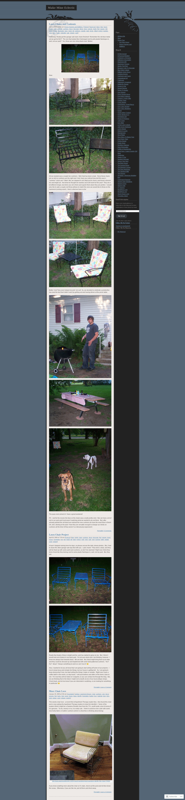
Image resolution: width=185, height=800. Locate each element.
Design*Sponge (122, 88)
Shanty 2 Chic (122, 157)
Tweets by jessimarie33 (123, 226)
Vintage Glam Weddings (125, 181)
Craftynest (121, 80)
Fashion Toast (122, 100)
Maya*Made (121, 135)
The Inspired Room (123, 165)
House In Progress (123, 118)
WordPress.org (122, 191)
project (100, 31)
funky (59, 696)
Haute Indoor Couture (124, 112)
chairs (51, 29)
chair (80, 537)
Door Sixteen (121, 92)
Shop (119, 38)
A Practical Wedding (124, 56)
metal (70, 31)
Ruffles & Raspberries (124, 149)
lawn (66, 31)
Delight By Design (123, 84)
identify (79, 696)
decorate (76, 29)
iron (62, 539)
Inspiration (61, 31)
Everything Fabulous (124, 96)
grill (106, 29)
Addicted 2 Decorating (124, 60)
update (107, 539)
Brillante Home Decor (124, 72)
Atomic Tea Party (123, 66)
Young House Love (123, 194)
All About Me (121, 36)
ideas (75, 696)
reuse (58, 33)
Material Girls (122, 133)
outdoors (77, 31)
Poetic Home (121, 143)
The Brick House (123, 163)
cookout (59, 29)
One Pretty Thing (123, 139)
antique (77, 694)
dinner (81, 29)
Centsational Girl (123, 78)
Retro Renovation (123, 147)
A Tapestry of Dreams (124, 58)
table (102, 539)
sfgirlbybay (121, 155)
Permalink (100, 530)
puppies (105, 31)
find (98, 29)
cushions (65, 29)
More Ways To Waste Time (126, 137)
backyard (93, 27)
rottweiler (63, 33)
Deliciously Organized (124, 82)
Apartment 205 (122, 62)
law (65, 539)
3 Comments (107, 530)
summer (97, 539)
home (50, 31)
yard (76, 33)
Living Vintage (122, 129)
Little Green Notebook (124, 127)
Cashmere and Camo (124, 76)
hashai (120, 110)
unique (54, 698)
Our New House (124, 42)
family (95, 29)
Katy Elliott (121, 123)
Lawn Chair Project (59, 534)
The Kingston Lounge (124, 167)
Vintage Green (122, 183)
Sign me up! (121, 216)
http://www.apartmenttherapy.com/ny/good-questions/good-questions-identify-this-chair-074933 (81, 781)
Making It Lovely (122, 131)
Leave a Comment (105, 687)
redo (50, 33)
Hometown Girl (122, 116)
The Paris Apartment (124, 169)
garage (102, 29)
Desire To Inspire (123, 90)
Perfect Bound (122, 141)
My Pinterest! (122, 231)
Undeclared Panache (124, 179)
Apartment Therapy (123, 64)
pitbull (96, 31)
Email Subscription (122, 199)
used (50, 541)
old (73, 31)
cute (103, 694)
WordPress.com (122, 189)
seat (93, 539)
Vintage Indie (121, 185)
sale (68, 33)
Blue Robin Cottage (123, 70)
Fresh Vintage (122, 102)
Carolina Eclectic (123, 74)
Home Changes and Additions (74, 27)
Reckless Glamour (123, 145)
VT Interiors (121, 187)
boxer (105, 27)
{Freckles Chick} (123, 196)
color (55, 29)
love (95, 696)
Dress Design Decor (124, 94)
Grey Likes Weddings (124, 108)
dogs (85, 29)
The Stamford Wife (123, 171)
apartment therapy (85, 694)
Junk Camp (121, 120)
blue (101, 27)
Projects (85, 27)
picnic (91, 31)
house (55, 31)
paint (87, 31)
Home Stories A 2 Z (123, 114)
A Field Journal (122, 54)
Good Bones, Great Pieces (126, 104)
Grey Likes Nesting (123, 106)
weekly (68, 698)
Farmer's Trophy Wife (124, 98)
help (62, 696)
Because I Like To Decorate (126, 68)
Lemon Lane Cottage (124, 125)
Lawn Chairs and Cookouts (62, 24)
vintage (72, 33)
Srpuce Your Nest (123, 161)
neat (104, 696)
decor (71, 29)
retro (54, 33)
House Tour (121, 40)
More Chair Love (57, 691)
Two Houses (121, 173)
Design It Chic (122, 86)
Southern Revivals (123, 159)
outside (83, 31)
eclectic (90, 29)
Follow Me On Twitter (123, 223)
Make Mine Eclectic (61, 7)
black (98, 27)
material (99, 696)
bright (76, 537)
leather (91, 696)
